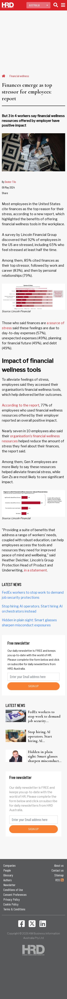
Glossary (8, 875)
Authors (7, 880)
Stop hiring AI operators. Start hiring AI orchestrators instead (44, 736)
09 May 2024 (8, 187)
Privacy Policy (11, 899)
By (9, 181)
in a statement (35, 570)
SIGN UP (33, 686)
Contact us (58, 870)
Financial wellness (19, 76)
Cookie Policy (10, 904)
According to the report (20, 405)
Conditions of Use (13, 890)
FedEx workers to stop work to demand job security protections (44, 716)
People (7, 870)
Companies (9, 865)
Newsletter (9, 885)
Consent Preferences (15, 894)
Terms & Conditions (14, 909)
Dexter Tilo (10, 181)
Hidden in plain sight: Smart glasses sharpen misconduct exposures (43, 756)
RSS (58, 880)
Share (5, 193)
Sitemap (59, 875)
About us (59, 865)
